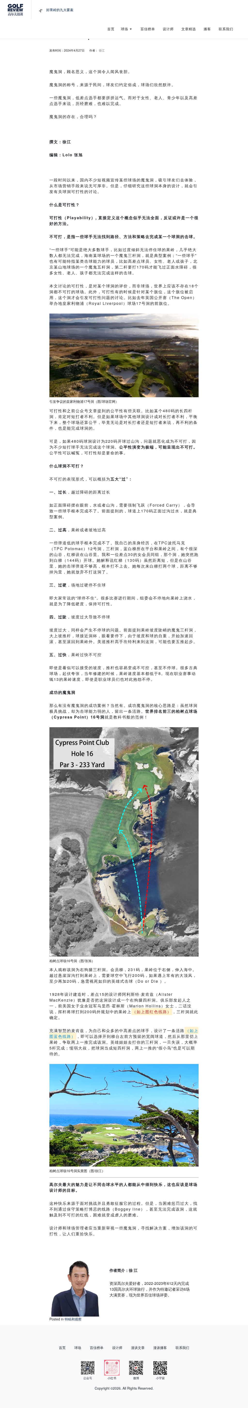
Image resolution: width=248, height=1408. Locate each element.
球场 (77, 1347)
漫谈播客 (160, 1347)
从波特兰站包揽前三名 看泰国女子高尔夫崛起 (80, 9)
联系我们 (182, 1347)
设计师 (117, 1347)
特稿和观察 (73, 1319)
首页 (62, 1347)
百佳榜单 (96, 1347)
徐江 (102, 50)
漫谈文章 (138, 1347)
